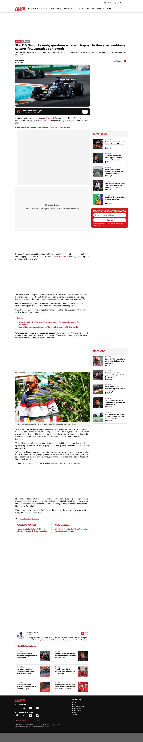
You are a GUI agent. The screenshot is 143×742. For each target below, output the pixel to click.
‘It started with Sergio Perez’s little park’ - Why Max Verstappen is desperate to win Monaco (32, 530)
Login (74, 712)
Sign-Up (74, 714)
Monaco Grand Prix (47, 118)
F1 (29, 8)
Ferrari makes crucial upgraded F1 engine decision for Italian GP (27, 656)
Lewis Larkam (19, 60)
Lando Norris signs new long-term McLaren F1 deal (115, 198)
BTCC (59, 8)
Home (18, 42)
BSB (52, 8)
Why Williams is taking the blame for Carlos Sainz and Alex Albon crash (114, 416)
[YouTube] (31, 709)
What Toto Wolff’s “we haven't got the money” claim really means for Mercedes (49, 323)
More (108, 8)
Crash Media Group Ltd (26, 720)
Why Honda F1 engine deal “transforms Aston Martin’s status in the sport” (71, 530)
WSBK (45, 8)
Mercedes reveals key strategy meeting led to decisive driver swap (25, 671)
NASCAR (100, 8)
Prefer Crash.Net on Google (32, 111)
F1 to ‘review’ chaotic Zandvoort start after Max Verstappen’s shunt (114, 171)
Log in (119, 3)
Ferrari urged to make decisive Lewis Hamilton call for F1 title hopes (27, 687)
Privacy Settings (77, 710)
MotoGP (36, 8)
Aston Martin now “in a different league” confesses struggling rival (115, 389)
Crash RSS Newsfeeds (79, 706)
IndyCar (90, 8)
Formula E (69, 8)
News (27, 42)
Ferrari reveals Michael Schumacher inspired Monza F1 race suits (65, 671)
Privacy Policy (97, 225)
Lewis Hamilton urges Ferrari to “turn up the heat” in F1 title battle (48, 327)
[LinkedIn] (37, 709)
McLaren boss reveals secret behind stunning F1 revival (115, 143)
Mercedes (35, 519)
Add (85, 112)
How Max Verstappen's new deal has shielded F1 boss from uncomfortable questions (115, 185)
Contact (74, 704)
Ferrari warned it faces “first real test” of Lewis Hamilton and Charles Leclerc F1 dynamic (65, 687)
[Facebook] (17, 709)
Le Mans (80, 8)
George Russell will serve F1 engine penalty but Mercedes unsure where (65, 656)
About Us (75, 702)
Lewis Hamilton (59, 256)
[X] (24, 709)
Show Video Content (52, 205)
